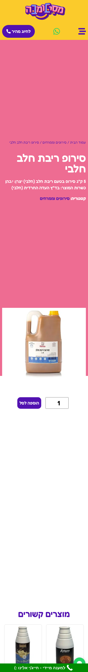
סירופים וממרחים (55, 142)
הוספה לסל (29, 403)
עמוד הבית (78, 142)
